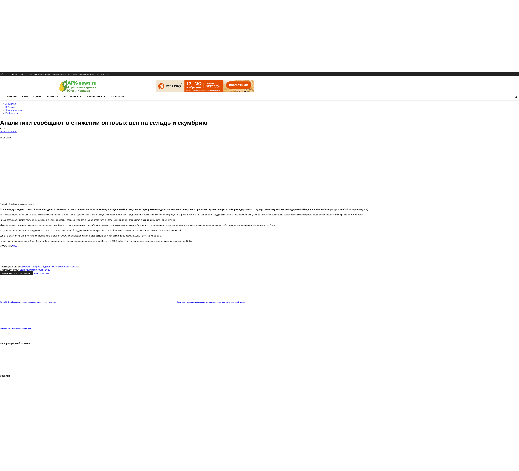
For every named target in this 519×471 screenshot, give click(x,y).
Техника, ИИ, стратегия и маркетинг (15, 328)
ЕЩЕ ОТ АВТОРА (41, 273)
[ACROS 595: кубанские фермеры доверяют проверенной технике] (14, 298)
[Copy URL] (33, 253)
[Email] (23, 253)
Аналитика (10, 103)
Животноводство (14, 110)
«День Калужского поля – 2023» (35, 269)
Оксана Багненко (8, 131)
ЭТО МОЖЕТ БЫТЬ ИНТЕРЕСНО (16, 273)
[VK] (14, 253)
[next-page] (7, 333)
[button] (516, 96)
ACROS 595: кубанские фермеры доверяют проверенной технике (28, 302)
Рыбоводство (12, 113)
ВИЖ (14, 246)
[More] (52, 253)
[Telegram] (4, 253)
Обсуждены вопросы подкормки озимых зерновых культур (49, 266)
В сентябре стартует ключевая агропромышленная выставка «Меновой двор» (211, 302)
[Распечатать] (43, 253)
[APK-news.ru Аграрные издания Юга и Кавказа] (78, 86)
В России (10, 106)
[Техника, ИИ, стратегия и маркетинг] (14, 324)
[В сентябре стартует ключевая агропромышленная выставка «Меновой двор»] (191, 298)
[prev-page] (2, 333)
